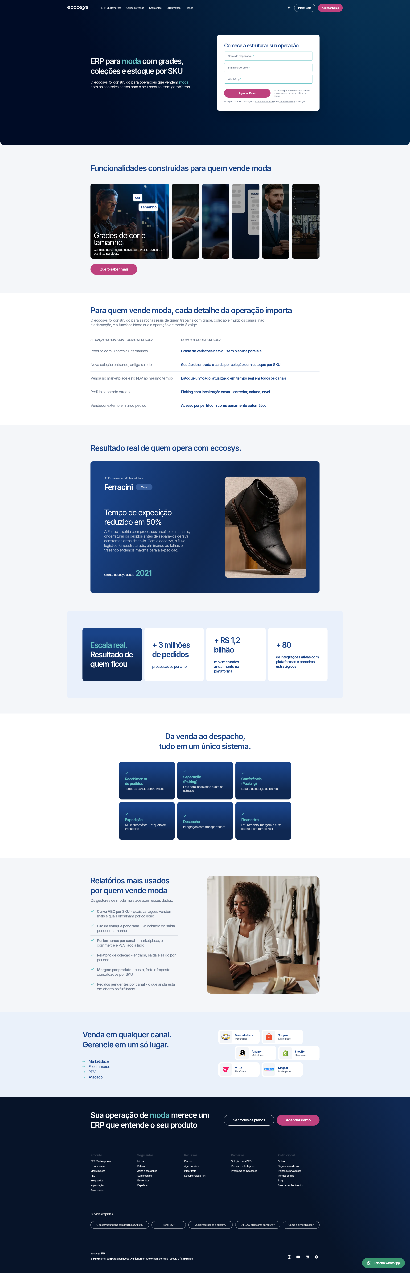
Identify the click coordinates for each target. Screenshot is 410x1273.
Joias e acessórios (147, 1170)
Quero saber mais (113, 269)
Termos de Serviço (287, 101)
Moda (140, 1161)
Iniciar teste (304, 7)
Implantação (97, 1185)
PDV (92, 1175)
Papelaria (142, 1185)
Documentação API (195, 1175)
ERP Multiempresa (111, 7)
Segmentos (155, 7)
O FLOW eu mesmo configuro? (257, 1224)
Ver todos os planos (249, 1120)
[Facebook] (316, 1257)
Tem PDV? (168, 1224)
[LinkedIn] (307, 1257)
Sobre (281, 1161)
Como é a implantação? (301, 1224)
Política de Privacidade (264, 101)
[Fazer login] (289, 7)
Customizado (173, 7)
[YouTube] (298, 1257)
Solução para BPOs (241, 1161)
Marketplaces (97, 1170)
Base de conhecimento (290, 1185)
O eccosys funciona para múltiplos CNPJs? (120, 1224)
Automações (97, 1190)
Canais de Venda (135, 7)
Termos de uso (286, 1175)
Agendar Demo (330, 7)
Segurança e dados (288, 1166)
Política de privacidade (289, 1170)
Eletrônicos (143, 1180)
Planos (189, 7)
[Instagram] (289, 1257)
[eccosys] (77, 8)
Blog (280, 1180)
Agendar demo (298, 1120)
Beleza (140, 1166)
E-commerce (97, 1166)
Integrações (96, 1180)
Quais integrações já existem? (210, 1224)
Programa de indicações (244, 1170)
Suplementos (144, 1175)
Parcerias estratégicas (242, 1166)
